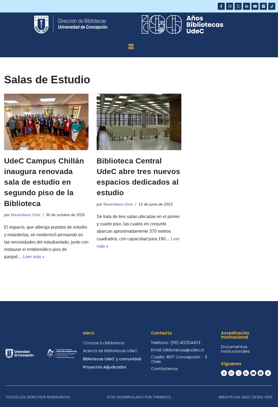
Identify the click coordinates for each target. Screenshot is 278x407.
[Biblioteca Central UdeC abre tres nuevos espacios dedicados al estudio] (139, 122)
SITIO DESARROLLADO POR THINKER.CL (139, 397)
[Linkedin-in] (246, 6)
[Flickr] (263, 6)
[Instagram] (229, 6)
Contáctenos (164, 368)
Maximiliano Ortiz (25, 215)
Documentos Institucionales (235, 349)
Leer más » (34, 256)
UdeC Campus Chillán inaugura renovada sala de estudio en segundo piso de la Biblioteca (44, 182)
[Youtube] (254, 6)
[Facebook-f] (221, 6)
